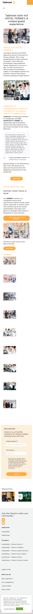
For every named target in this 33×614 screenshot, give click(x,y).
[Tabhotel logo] (9, 1)
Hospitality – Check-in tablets (12, 547)
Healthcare (6, 535)
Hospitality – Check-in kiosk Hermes (15, 550)
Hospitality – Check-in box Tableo (14, 554)
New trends (6, 589)
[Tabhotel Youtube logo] (3, 522)
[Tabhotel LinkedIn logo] (3, 518)
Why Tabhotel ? (8, 578)
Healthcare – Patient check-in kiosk (15, 560)
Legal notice (6, 569)
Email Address (12, 441)
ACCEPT (19, 608)
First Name (10, 450)
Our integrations (8, 582)
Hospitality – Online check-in (12, 544)
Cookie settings (9, 609)
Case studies (7, 586)
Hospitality (6, 531)
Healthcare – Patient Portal (12, 557)
